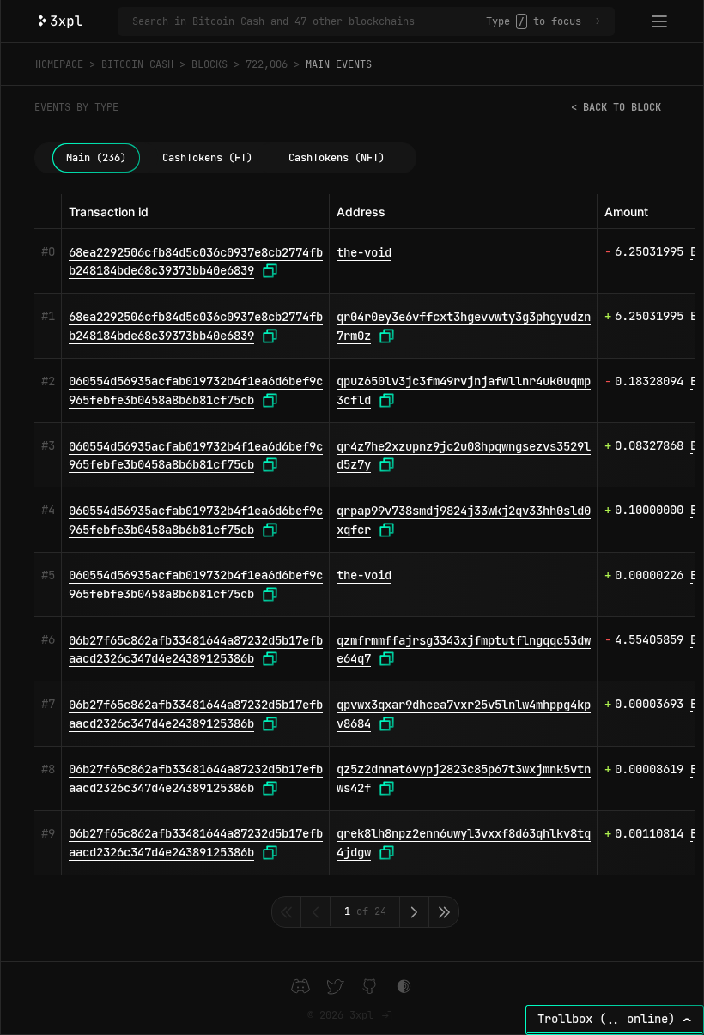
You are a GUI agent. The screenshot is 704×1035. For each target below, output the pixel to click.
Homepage (59, 64)
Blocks (209, 64)
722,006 (267, 64)
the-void (364, 252)
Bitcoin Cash (137, 64)
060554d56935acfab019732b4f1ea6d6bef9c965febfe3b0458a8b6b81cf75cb (196, 390)
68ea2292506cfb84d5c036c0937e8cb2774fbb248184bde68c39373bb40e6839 (196, 262)
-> (594, 21)
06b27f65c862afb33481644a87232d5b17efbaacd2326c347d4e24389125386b (196, 649)
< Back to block (616, 107)
